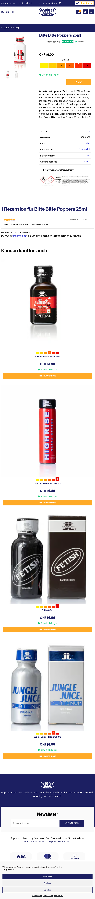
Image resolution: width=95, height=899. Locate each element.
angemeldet (19, 235)
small (87, 161)
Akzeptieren (47, 876)
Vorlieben (47, 890)
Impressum (58, 896)
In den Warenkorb (79, 83)
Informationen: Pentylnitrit (58, 170)
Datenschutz (37, 896)
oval (88, 155)
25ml (87, 143)
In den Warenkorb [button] (47, 376)
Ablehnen (47, 883)
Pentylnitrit (84, 149)
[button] (65, 170)
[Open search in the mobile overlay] (91, 11)
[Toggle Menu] (91, 20)
